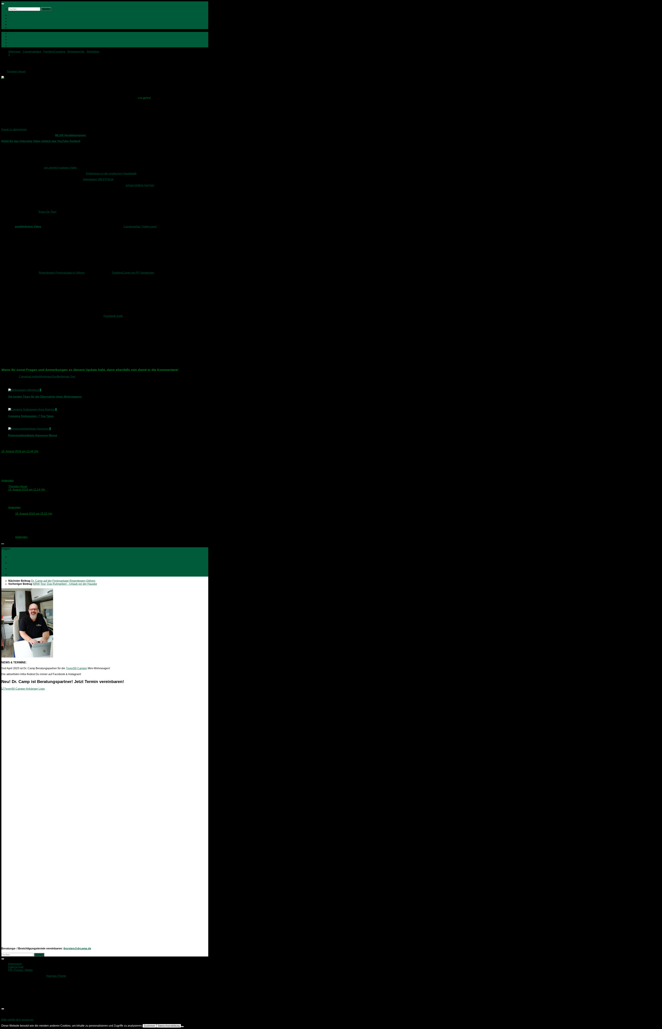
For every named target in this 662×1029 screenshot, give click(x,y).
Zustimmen (149, 1026)
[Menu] (2, 3)
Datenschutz (16, 966)
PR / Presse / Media (20, 970)
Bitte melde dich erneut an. (17, 1019)
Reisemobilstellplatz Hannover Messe (32, 435)
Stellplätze (93, 51)
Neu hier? (14, 18)
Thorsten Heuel (16, 71)
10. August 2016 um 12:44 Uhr (19, 451)
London (34, 376)
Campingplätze (32, 51)
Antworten (7, 480)
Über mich (14, 21)
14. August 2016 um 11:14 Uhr (26, 489)
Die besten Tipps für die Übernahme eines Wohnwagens (45, 396)
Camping (24, 376)
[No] (182, 1026)
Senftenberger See (63, 376)
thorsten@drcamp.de (77, 948)
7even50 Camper (76, 668)
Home (12, 15)
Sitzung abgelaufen (14, 1013)
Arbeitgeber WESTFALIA (98, 179)
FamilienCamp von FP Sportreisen (133, 272)
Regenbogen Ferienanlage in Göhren (62, 272)
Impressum (15, 963)
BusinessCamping (19, 27)
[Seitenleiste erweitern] (2, 543)
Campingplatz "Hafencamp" (140, 226)
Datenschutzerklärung (169, 1026)
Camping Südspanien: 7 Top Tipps (31, 416)
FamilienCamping (54, 51)
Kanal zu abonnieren (14, 129)
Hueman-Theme (56, 975)
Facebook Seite (113, 315)
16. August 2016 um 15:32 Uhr (33, 513)
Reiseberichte (75, 51)
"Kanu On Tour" (47, 211)
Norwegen (45, 376)
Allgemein (14, 51)
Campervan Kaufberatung (24, 24)
